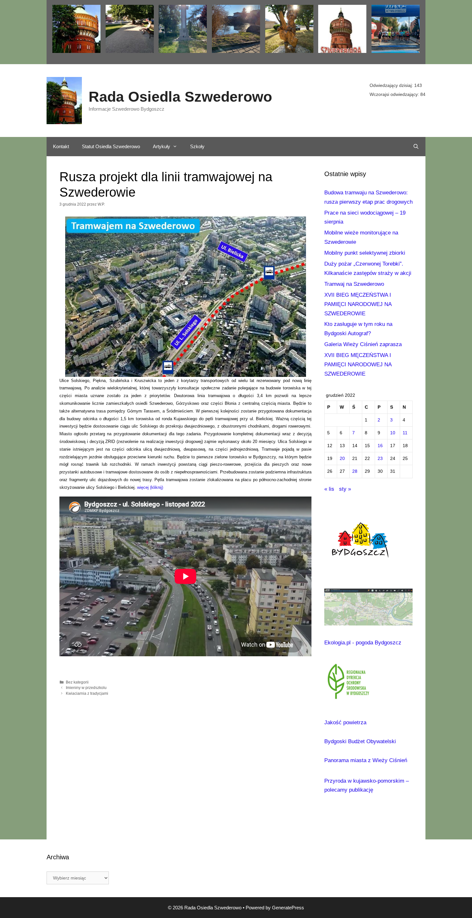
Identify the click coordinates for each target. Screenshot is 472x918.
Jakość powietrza (345, 722)
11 (405, 432)
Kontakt (61, 146)
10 (392, 432)
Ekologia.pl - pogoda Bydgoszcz (362, 643)
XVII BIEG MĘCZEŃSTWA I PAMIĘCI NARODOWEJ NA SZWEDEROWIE (357, 304)
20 (342, 458)
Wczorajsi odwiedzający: (395, 94)
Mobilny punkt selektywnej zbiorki (364, 253)
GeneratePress (288, 907)
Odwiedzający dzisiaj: (392, 85)
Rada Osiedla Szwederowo (180, 97)
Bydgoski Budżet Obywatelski (360, 741)
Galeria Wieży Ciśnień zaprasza (363, 344)
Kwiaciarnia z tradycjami (87, 693)
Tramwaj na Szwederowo (354, 284)
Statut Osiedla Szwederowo (111, 146)
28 (354, 471)
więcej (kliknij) (150, 487)
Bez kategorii (77, 682)
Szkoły (197, 146)
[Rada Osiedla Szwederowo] (64, 100)
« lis (329, 489)
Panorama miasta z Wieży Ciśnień (365, 760)
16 (380, 445)
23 (380, 458)
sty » (345, 489)
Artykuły (161, 146)
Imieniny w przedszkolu (86, 687)
